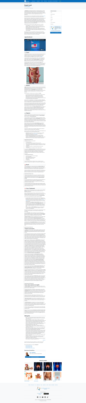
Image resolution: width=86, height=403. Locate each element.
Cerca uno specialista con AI (56, 32)
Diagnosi (52, 19)
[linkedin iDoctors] (45, 397)
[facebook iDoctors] (37, 397)
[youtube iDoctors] (42, 397)
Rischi (51, 20)
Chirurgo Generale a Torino (29, 347)
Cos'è (51, 12)
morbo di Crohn (35, 133)
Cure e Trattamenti (53, 22)
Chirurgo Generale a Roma (29, 345)
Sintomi (51, 17)
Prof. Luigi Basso (27, 6)
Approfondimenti (53, 14)
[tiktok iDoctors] (47, 397)
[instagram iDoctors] (40, 397)
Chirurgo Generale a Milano (29, 346)
